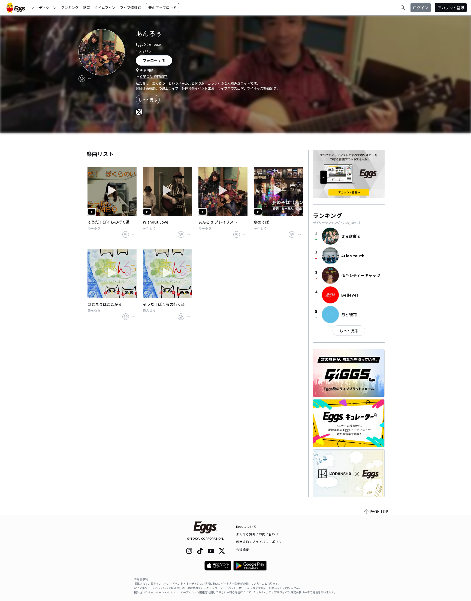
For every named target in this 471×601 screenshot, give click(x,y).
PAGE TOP (379, 511)
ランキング (69, 7)
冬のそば (261, 222)
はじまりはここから (104, 304)
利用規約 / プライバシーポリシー (260, 541)
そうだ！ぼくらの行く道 (108, 222)
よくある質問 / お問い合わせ (257, 534)
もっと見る (147, 99)
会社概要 (242, 549)
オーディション (44, 7)
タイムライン (104, 7)
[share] (81, 78)
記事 (86, 7)
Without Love (155, 222)
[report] (89, 78)
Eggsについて (246, 526)
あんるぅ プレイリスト (217, 222)
